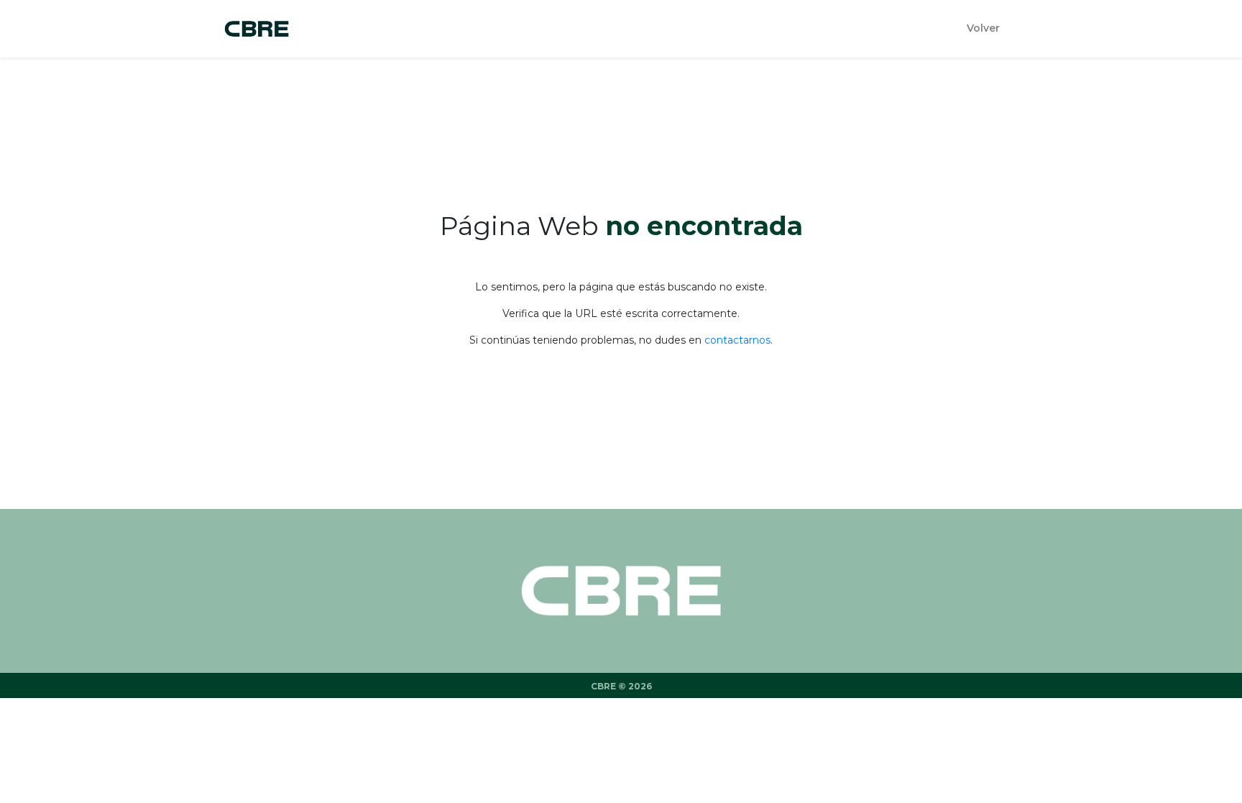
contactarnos (737, 340)
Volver (983, 28)
